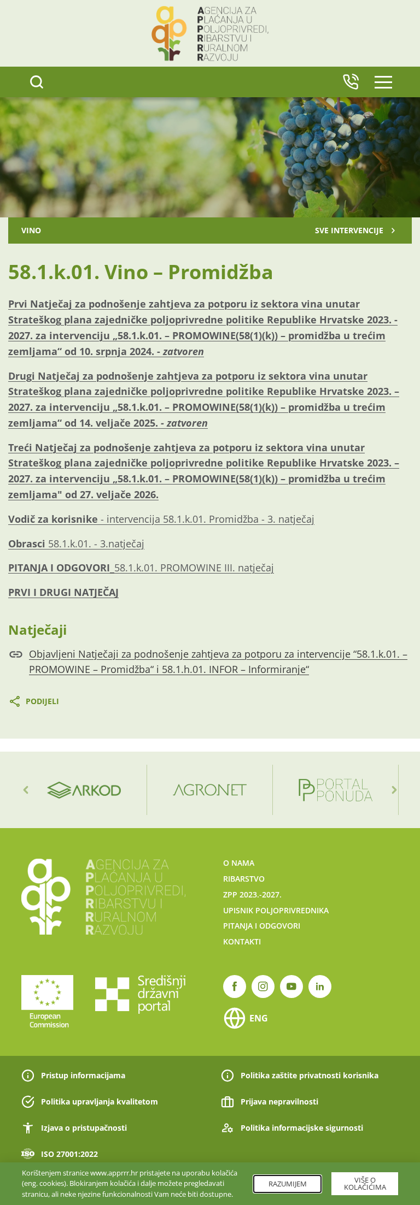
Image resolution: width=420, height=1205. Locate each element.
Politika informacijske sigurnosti (302, 1128)
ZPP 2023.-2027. (252, 894)
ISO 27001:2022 (69, 1154)
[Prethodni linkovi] (25, 790)
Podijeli (42, 701)
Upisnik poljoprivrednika (276, 910)
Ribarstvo (244, 878)
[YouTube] (291, 986)
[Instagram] (263, 986)
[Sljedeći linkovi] (394, 790)
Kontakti (242, 941)
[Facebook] (234, 986)
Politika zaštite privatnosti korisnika (309, 1075)
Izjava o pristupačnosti (84, 1128)
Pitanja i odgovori (261, 925)
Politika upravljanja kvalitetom (99, 1101)
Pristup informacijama (83, 1075)
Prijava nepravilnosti (279, 1101)
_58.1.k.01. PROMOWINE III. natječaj (141, 567)
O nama (238, 863)
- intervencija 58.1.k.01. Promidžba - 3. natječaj (161, 518)
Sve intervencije (349, 230)
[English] (350, 82)
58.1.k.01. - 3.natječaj (76, 543)
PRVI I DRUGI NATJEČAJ (63, 592)
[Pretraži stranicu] (36, 82)
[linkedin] (319, 986)
